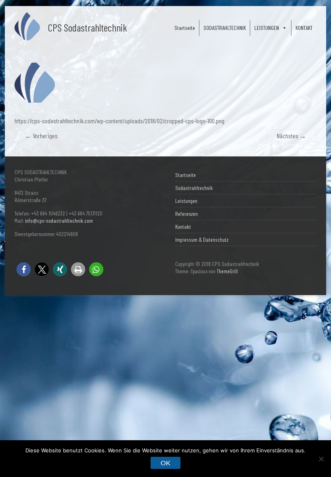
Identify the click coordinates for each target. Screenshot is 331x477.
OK (165, 462)
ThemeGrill (227, 271)
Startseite (184, 27)
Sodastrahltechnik (194, 187)
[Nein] (321, 459)
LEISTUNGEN (266, 27)
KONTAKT (303, 27)
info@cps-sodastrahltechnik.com (59, 220)
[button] (24, 269)
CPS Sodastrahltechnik (87, 27)
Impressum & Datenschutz (201, 239)
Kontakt (183, 226)
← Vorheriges (41, 135)
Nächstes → (291, 135)
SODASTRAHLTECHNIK (224, 27)
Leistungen (186, 200)
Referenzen (186, 213)
